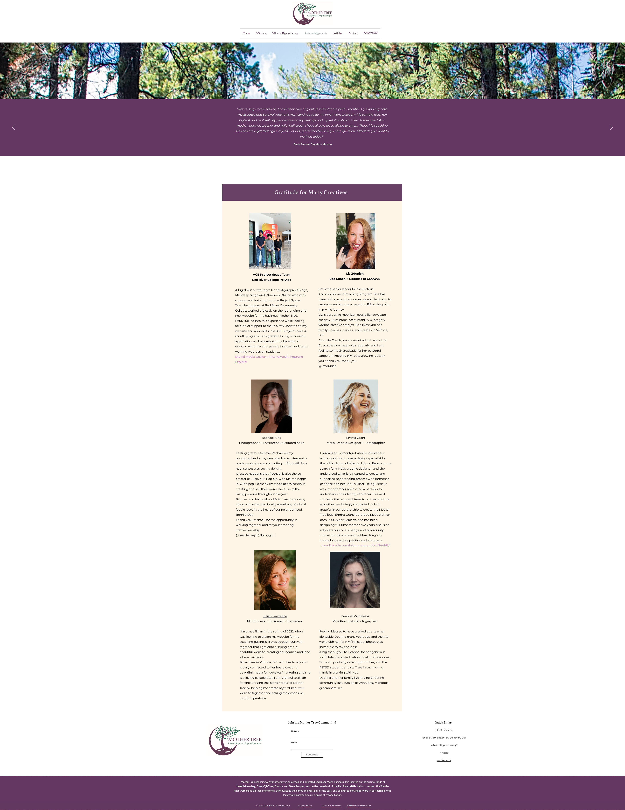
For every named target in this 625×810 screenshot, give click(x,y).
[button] (261, 33)
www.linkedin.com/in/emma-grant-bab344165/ (355, 545)
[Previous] (13, 127)
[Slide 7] (321, 162)
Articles (444, 752)
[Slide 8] (324, 162)
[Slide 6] (317, 162)
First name (295, 731)
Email (293, 743)
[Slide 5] (314, 162)
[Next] (611, 127)
